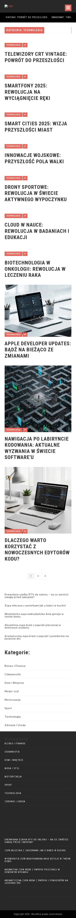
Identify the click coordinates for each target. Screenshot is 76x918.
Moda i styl (12, 691)
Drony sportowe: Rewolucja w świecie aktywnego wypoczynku (36, 193)
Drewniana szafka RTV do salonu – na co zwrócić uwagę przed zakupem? (37, 596)
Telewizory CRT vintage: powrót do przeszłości (36, 57)
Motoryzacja (13, 699)
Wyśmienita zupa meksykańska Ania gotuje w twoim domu (34, 615)
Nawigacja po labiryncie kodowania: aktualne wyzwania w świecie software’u (37, 448)
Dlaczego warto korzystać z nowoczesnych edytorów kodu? (37, 549)
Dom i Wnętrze (14, 682)
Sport (8, 708)
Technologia (13, 45)
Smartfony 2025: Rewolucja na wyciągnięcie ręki (27, 92)
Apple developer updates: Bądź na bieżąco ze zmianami (38, 349)
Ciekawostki (13, 674)
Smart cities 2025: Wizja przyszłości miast (36, 127)
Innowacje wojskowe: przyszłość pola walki (34, 158)
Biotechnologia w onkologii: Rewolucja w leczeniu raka (35, 269)
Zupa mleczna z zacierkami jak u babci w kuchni (35, 605)
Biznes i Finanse (15, 665)
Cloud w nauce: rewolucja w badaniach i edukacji (37, 231)
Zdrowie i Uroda (15, 725)
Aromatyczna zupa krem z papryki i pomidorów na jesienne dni (37, 637)
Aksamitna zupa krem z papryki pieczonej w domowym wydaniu (33, 626)
